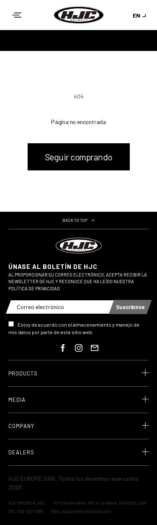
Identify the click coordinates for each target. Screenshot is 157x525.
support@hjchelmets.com (86, 511)
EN (136, 15)
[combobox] (141, 15)
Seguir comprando (78, 157)
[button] (16, 15)
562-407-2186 (30, 511)
